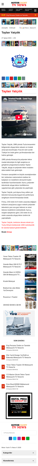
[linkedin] (11, 78)
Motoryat (12, 28)
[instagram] (19, 438)
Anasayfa (5, 28)
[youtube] (23, 438)
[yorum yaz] (23, 78)
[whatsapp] (27, 438)
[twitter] (7, 78)
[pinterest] (15, 78)
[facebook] (3, 78)
